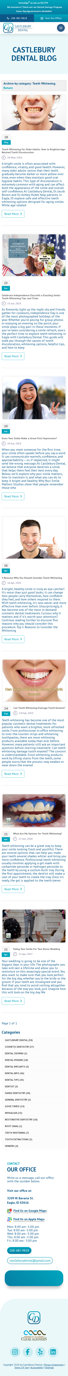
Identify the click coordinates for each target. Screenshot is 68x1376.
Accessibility (37, 1367)
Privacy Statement (54, 1364)
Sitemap (49, 1367)
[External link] (15, 1352)
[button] (61, 28)
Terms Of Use (21, 1367)
